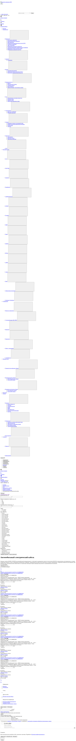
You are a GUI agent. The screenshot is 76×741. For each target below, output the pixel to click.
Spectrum (7, 177)
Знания (4, 393)
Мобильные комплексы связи (14, 101)
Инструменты (8, 435)
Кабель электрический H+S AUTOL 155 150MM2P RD (11, 594)
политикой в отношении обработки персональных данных (39, 721)
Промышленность (9, 82)
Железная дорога (11, 138)
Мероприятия (8, 455)
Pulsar (6, 234)
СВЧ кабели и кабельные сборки (14, 424)
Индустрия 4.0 (10, 86)
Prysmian (7, 215)
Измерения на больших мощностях (15, 46)
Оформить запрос (4, 587)
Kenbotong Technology (9, 300)
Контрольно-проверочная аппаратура (15, 72)
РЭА (6, 96)
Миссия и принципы (9, 310)
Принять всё (3, 736)
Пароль (12, 710)
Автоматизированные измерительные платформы (18, 47)
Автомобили (10, 136)
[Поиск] (1, 4)
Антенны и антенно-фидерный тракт (15, 422)
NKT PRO (7, 168)
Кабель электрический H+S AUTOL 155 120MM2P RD (11, 615)
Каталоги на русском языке (13, 410)
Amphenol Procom (9, 196)
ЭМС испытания (11, 45)
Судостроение (8, 110)
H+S (6, 158)
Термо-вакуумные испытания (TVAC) (15, 71)
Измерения (7, 38)
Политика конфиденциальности (9, 701)
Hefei (6, 281)
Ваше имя (13, 717)
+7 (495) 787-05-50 (4, 14)
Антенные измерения (12, 44)
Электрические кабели (12, 426)
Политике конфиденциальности (37, 734)
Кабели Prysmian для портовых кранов (15, 87)
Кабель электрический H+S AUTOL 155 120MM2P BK (11, 637)
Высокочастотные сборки (10, 377)
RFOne (6, 253)
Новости (7, 446)
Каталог (4, 28)
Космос (6, 69)
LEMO (6, 262)
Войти (2, 714)
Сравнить (2, 582)
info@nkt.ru (2, 480)
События (4, 436)
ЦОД (6, 148)
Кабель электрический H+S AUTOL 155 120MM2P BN (11, 658)
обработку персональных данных (14, 721)
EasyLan (9, 411)
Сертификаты (8, 357)
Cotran (6, 271)
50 (0, 571)
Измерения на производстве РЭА (14, 49)
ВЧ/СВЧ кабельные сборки (13, 378)
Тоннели (9, 126)
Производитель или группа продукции (19, 719)
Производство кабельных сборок (12, 368)
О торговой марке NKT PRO (11, 320)
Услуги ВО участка (11, 391)
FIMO (6, 224)
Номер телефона (14, 718)
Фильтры (2, 493)
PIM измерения (11, 42)
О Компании (5, 301)
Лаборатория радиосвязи (10, 290)
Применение (5, 29)
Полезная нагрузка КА (12, 70)
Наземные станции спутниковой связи (15, 123)
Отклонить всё (9, 736)
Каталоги (7, 403)
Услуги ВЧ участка (11, 380)
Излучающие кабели (12, 425)
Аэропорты (10, 60)
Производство (6, 359)
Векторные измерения (12, 40)
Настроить (15, 736)
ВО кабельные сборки (12, 390)
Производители (6, 149)
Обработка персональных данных (10, 703)
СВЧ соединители (11, 423)
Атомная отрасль (11, 85)
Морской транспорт (12, 112)
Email (13, 709)
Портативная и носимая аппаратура (15, 98)
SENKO (6, 243)
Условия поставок (6, 702)
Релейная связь (11, 99)
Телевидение (10, 125)
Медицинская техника (12, 84)
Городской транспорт (12, 139)
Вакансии (7, 329)
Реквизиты (7, 339)
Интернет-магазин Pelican (8, 696)
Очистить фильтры (13, 554)
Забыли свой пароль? (4, 711)
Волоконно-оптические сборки (11, 389)
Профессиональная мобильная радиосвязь (16, 124)
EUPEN (6, 206)
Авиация (7, 58)
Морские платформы (12, 111)
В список (2, 588)
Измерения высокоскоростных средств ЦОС (17, 43)
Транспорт (7, 135)
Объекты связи (11, 100)
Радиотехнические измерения (14, 41)
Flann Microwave (11, 409)
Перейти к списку (4, 590)
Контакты (5, 392)
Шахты (9, 83)
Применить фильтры (4, 554)
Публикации (7, 420)
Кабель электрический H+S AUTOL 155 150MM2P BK (11, 573)
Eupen (9, 407)
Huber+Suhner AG (11, 404)
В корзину (2, 584)
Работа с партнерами (9, 348)
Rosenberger (7, 187)
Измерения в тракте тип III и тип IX (15, 48)
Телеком (7, 122)
